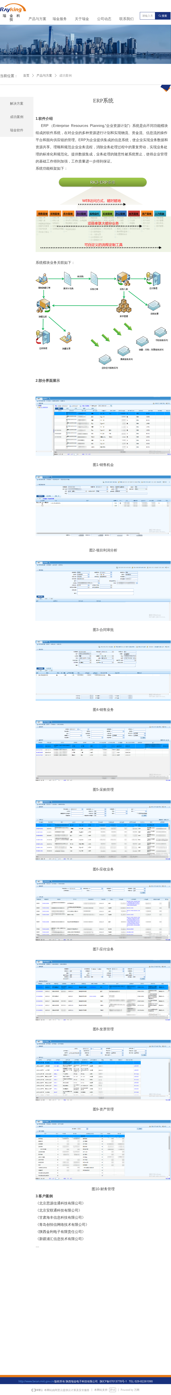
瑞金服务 (60, 19)
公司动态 (104, 19)
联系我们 (126, 19)
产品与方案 (37, 19)
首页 (26, 75)
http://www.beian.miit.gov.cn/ (36, 1381)
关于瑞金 (82, 19)
